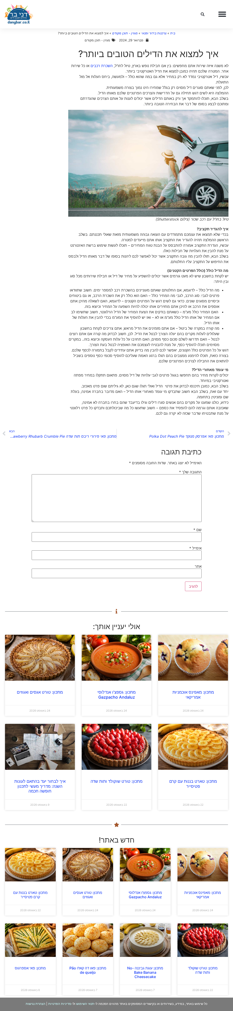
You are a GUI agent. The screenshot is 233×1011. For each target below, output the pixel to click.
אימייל (195, 548)
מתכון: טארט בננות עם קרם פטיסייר (193, 784)
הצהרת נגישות (35, 1004)
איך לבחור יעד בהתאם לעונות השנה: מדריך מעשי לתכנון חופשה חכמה (40, 786)
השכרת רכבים (102, 65)
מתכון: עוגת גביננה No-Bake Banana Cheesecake (145, 972)
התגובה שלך (190, 472)
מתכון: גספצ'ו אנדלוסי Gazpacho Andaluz (116, 695)
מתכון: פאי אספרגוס (30, 968)
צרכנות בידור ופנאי (154, 33)
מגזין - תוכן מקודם (125, 33)
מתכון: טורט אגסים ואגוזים (40, 692)
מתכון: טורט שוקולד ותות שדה (116, 781)
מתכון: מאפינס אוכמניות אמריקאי (193, 695)
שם (197, 530)
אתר (198, 566)
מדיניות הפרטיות (59, 1004)
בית (172, 33)
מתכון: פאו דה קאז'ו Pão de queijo (87, 970)
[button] (222, 14)
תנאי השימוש (85, 1004)
